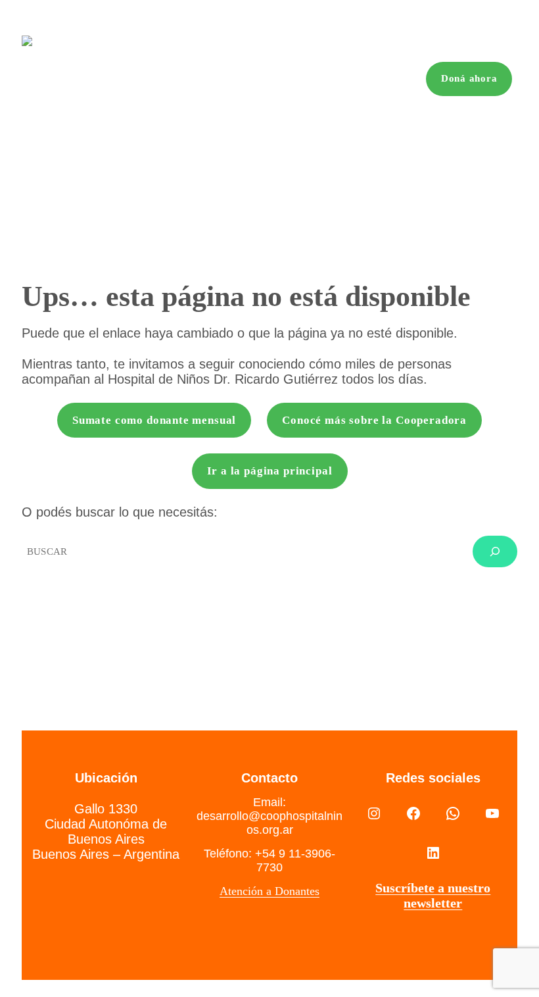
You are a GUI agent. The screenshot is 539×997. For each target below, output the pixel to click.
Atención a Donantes (269, 891)
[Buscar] (495, 551)
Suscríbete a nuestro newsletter (432, 895)
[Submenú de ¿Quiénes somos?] (105, 79)
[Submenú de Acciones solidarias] (219, 79)
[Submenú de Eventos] (282, 79)
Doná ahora (469, 78)
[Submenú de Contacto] (407, 79)
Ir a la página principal (270, 471)
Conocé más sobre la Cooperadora (374, 420)
